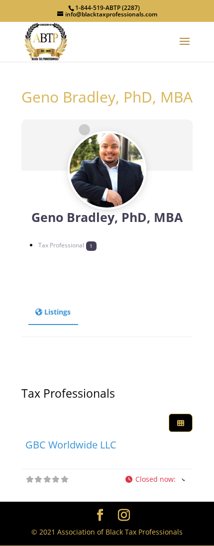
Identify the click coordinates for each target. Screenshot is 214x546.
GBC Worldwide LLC (70, 444)
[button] (155, 479)
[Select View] (181, 423)
